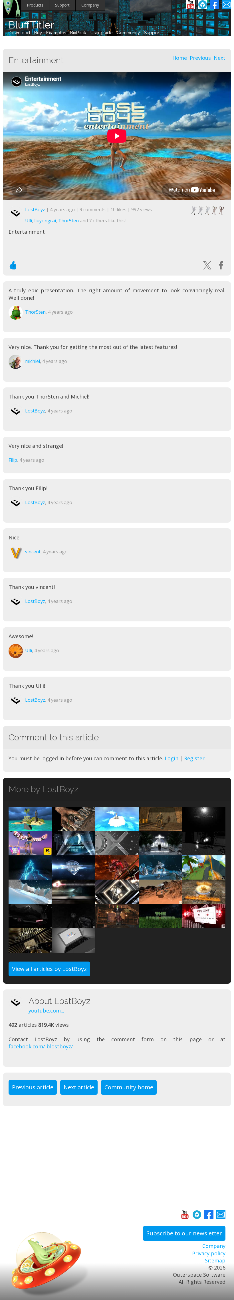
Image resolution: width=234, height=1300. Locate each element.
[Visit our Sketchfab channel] (202, 4)
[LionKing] (160, 924)
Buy (38, 32)
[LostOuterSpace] (160, 900)
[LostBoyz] (19, 1002)
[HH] (203, 827)
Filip (13, 460)
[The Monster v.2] (117, 875)
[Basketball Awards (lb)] (30, 948)
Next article (79, 1087)
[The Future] (203, 851)
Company (90, 5)
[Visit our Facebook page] (214, 4)
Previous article (32, 1087)
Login (171, 758)
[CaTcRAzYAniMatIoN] (203, 900)
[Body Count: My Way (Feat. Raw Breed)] (203, 924)
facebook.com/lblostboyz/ (41, 1046)
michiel (32, 361)
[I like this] (13, 265)
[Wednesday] (73, 827)
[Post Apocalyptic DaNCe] (160, 827)
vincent (33, 552)
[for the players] (117, 851)
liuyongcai (45, 220)
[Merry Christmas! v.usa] (30, 900)
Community (128, 32)
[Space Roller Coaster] (73, 924)
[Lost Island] (30, 827)
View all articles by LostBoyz (49, 969)
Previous (200, 57)
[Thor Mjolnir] (30, 875)
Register (194, 758)
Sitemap (215, 1260)
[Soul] (117, 900)
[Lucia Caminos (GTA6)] (30, 851)
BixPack (78, 32)
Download (19, 32)
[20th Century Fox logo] (73, 851)
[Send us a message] (226, 4)
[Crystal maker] (160, 875)
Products (35, 5)
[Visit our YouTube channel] (190, 4)
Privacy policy (208, 1253)
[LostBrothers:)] (73, 875)
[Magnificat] (160, 851)
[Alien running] (73, 900)
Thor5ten (68, 220)
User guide (101, 32)
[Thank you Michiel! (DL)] (117, 924)
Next (219, 57)
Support (62, 5)
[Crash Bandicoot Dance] (203, 875)
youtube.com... (46, 1010)
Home (179, 57)
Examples (56, 32)
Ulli (28, 220)
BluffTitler (31, 25)
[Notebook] (73, 948)
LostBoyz (35, 209)
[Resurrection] (117, 827)
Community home (128, 1087)
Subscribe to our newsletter (184, 1233)
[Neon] (30, 924)
